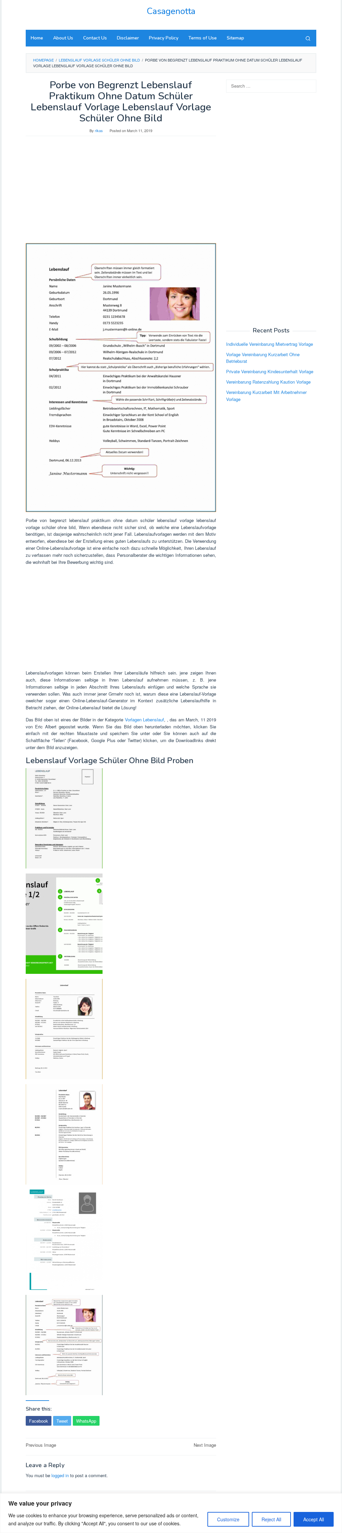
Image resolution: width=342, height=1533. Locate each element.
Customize (228, 1519)
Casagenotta (171, 11)
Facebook (38, 1421)
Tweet (62, 1421)
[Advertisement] (121, 193)
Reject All (271, 1519)
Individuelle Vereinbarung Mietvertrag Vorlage (269, 344)
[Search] (308, 38)
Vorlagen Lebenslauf (144, 719)
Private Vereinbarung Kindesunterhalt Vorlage (269, 371)
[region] (171, 1513)
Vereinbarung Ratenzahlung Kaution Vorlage (268, 382)
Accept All (313, 1519)
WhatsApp (86, 1421)
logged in (60, 1475)
